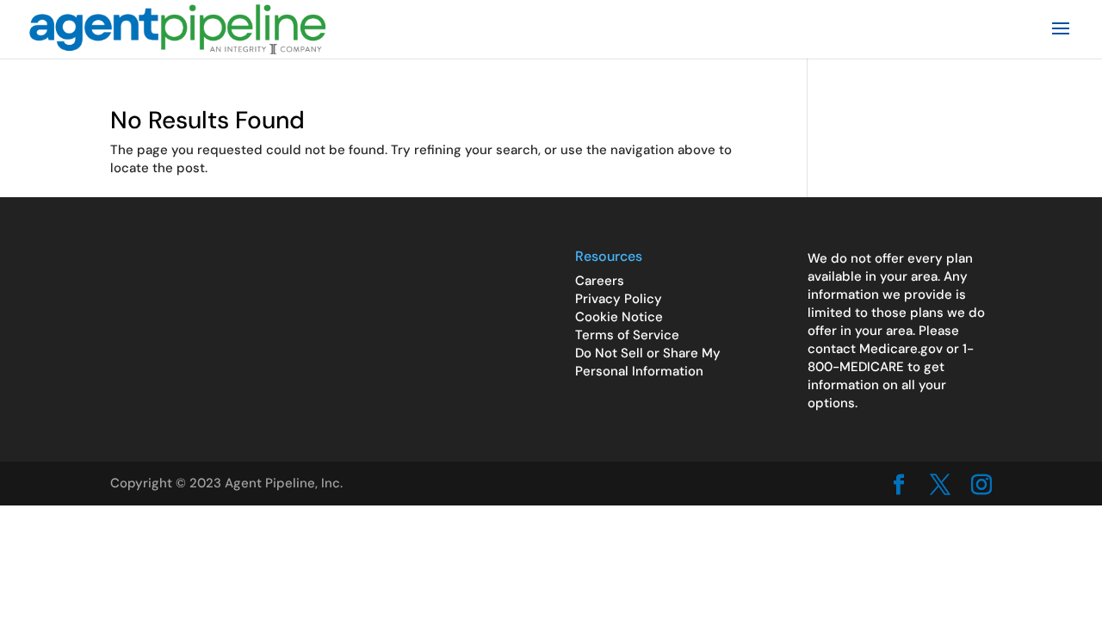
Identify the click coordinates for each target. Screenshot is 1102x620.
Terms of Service (627, 335)
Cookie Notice (619, 317)
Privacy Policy (618, 298)
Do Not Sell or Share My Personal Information (648, 362)
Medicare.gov (901, 348)
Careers (599, 280)
